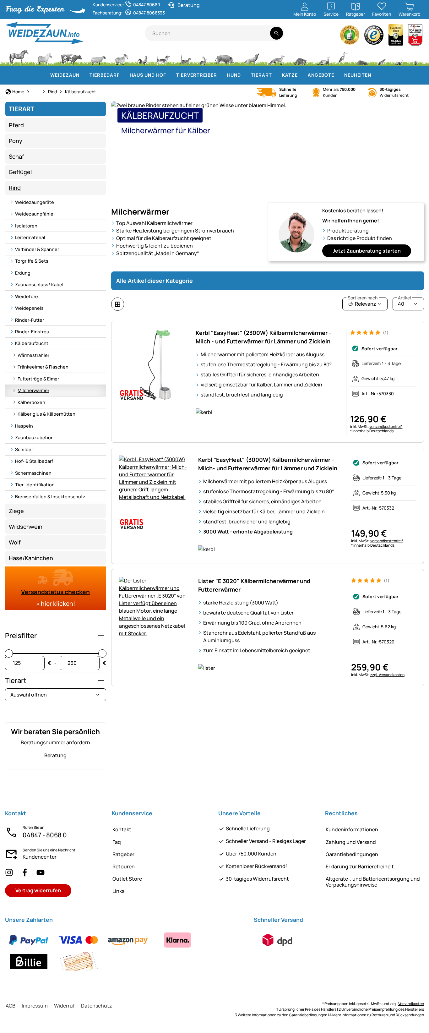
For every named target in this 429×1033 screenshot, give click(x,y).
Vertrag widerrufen (38, 890)
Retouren (123, 866)
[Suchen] (276, 33)
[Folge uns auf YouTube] (40, 872)
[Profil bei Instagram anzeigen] (9, 872)
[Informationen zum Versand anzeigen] (277, 940)
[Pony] (44, 56)
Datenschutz (96, 1005)
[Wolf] (251, 56)
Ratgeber (123, 854)
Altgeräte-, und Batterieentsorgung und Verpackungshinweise (373, 881)
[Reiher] (343, 56)
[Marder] (322, 56)
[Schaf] (98, 56)
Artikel (404, 298)
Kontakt (121, 829)
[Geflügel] (142, 56)
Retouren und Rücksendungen (398, 1015)
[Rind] (71, 56)
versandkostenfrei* (385, 426)
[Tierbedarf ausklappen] (123, 75)
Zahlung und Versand (351, 842)
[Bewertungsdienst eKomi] (349, 36)
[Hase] (203, 56)
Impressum (35, 1005)
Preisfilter (21, 635)
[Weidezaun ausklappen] (83, 75)
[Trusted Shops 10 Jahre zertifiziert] (396, 36)
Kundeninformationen (352, 829)
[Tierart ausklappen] (276, 75)
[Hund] (163, 56)
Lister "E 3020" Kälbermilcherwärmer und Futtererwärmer (254, 585)
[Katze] (185, 56)
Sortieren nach (362, 298)
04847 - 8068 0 (45, 835)
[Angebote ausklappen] (338, 75)
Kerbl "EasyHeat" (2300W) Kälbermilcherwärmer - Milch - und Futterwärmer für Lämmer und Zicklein (263, 337)
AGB (10, 1005)
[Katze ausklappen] (301, 75)
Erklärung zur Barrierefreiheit (360, 866)
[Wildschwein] (225, 56)
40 (404, 302)
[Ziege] (121, 56)
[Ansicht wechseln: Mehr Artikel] (117, 304)
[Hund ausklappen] (244, 75)
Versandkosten (411, 1003)
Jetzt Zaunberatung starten (367, 250)
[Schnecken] (399, 56)
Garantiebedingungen (352, 854)
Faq (116, 842)
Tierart (15, 680)
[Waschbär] (300, 56)
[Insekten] (416, 56)
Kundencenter (40, 856)
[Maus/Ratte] (382, 56)
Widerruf (64, 1005)
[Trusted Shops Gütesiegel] (374, 36)
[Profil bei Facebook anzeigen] (25, 872)
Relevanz (362, 302)
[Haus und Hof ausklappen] (170, 75)
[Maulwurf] (362, 56)
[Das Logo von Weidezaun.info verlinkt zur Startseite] (75, 33)
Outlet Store (127, 878)
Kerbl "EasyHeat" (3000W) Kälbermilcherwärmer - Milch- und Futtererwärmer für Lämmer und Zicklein (267, 464)
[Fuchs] (276, 56)
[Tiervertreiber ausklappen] (221, 75)
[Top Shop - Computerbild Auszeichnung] (415, 36)
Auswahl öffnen (28, 694)
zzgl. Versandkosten (387, 674)
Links (118, 891)
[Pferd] (19, 56)
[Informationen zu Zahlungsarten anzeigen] (125, 951)
